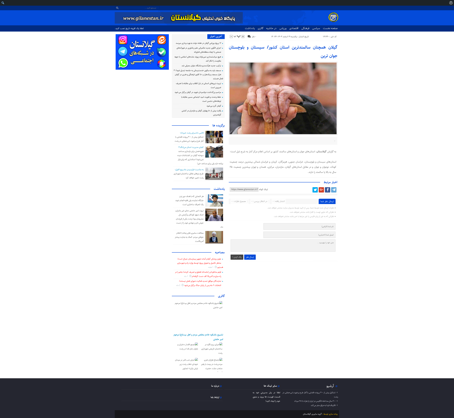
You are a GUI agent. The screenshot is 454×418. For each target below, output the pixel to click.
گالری (260, 28)
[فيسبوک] (327, 190)
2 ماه (178, 285)
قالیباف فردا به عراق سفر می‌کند (323, 405)
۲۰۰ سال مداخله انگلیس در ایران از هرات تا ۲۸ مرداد (315, 401)
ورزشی (282, 28)
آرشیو (330, 386)
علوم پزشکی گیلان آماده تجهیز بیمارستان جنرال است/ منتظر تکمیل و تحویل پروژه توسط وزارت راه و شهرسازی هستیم (200, 263)
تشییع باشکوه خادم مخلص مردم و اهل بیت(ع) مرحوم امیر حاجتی (198, 337)
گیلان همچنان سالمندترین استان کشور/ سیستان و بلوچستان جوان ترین (283, 51)
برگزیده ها (218, 125)
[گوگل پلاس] (321, 190)
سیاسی (316, 28)
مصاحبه (220, 252)
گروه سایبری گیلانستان (312, 414)
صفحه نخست (330, 28)
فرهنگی (305, 28)
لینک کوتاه (263, 189)
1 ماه (186, 276)
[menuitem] (451, 3)
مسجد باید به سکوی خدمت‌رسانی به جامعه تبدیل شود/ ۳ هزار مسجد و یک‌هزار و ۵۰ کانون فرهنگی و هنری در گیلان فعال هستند (198, 74)
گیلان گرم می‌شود (214, 106)
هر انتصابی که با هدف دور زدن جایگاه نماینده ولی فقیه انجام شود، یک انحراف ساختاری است (189, 200)
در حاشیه (271, 28)
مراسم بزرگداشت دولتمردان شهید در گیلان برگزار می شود (198, 92)
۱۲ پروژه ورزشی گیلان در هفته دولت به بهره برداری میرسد (198, 43)
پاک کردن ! (237, 257)
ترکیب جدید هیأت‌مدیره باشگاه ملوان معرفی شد (201, 65)
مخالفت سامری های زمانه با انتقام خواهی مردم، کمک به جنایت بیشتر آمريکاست (189, 237)
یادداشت (250, 28)
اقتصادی (293, 28)
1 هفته (211, 267)
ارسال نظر (250, 257)
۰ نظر (254, 36)
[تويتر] (315, 190)
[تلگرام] (333, 190)
